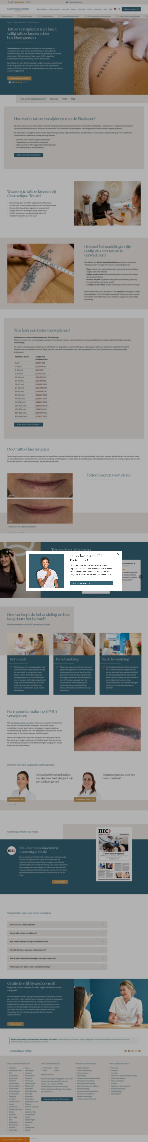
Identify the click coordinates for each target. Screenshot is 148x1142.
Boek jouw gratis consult (82, 583)
